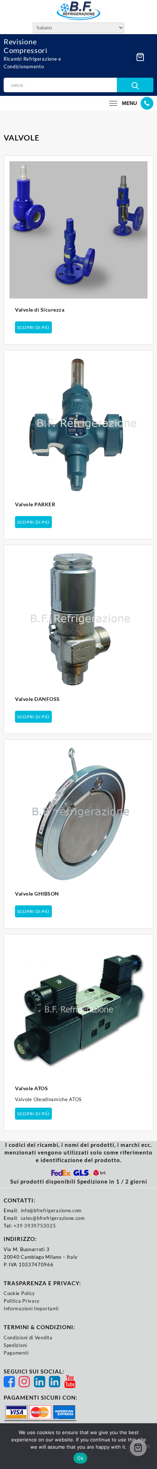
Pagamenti (16, 1353)
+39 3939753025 (35, 1226)
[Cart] (140, 57)
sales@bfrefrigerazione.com (53, 1218)
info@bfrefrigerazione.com (51, 1210)
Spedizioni (15, 1345)
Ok (80, 1458)
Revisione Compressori (25, 45)
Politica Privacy (22, 1301)
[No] (148, 1446)
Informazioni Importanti (31, 1308)
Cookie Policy (19, 1293)
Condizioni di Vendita (28, 1337)
